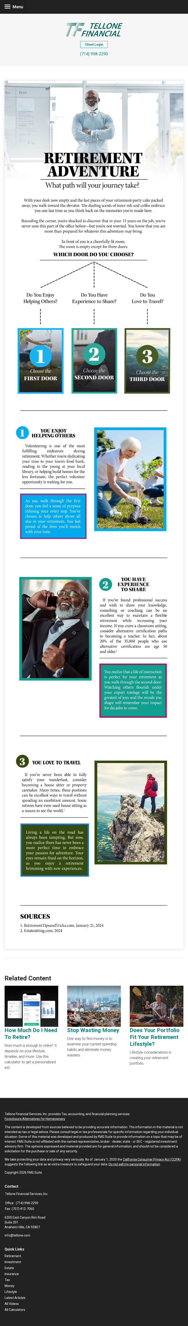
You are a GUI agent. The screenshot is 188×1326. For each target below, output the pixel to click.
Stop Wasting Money (93, 1030)
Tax (7, 1280)
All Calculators (15, 1310)
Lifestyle (11, 1292)
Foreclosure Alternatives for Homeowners (35, 1119)
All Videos (12, 1304)
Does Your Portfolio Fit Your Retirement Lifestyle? (155, 1037)
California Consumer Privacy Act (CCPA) (152, 1159)
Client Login (94, 44)
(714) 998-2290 (94, 53)
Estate (9, 1268)
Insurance (12, 1274)
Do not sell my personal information (134, 1164)
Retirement (13, 1256)
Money (9, 1286)
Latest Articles (15, 1298)
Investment (13, 1262)
